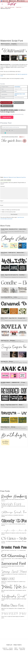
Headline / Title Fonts (22, 362)
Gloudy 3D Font (14, 521)
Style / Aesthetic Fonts (9, 7)
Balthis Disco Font (12, 605)
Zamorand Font (13, 563)
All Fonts (16, 649)
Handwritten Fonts (18, 231)
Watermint (6, 177)
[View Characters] (25, 141)
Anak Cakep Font (4, 361)
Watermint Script (12, 177)
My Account (13, 0)
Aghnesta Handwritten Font (14, 529)
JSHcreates (13, 426)
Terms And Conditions (8, 649)
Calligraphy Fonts (8, 44)
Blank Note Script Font (14, 587)
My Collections (21, 0)
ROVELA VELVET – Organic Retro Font (9, 318)
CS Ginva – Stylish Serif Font (14, 539)
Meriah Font (11, 504)
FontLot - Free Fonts (14, 644)
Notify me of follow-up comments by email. (11, 209)
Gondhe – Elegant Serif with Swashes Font (9, 274)
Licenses (11, 648)
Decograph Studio (21, 318)
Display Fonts (22, 255)
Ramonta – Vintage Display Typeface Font (9, 404)
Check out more (19, 102)
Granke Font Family (14, 547)
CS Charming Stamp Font (14, 556)
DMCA (15, 648)
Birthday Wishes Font (5, 426)
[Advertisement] (14, 23)
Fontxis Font (14, 614)
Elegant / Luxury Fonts (9, 231)
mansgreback (13, 43)
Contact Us (4, 648)
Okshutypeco (12, 340)
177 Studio (23, 382)
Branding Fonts (8, 255)
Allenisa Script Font (14, 512)
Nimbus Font (8, 579)
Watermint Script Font (5, 43)
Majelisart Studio (20, 252)
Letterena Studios (22, 229)
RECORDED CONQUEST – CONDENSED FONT (10, 382)
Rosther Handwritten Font (14, 496)
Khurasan (11, 361)
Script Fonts (18, 7)
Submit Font (22, 649)
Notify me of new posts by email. (9, 211)
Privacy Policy (22, 648)
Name (2, 200)
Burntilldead (21, 274)
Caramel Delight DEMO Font (6, 297)
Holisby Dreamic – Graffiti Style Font (8, 252)
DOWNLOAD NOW (7, 117)
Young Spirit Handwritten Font (14, 571)
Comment (2, 186)
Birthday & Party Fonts (9, 428)
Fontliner (15, 297)
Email (1, 205)
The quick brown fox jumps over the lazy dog (13, 141)
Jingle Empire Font (5, 340)
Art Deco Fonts (8, 384)
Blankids (20, 404)
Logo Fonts (21, 341)
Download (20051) (7, 102)
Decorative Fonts (22, 277)
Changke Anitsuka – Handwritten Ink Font (9, 229)
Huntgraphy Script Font (14, 596)
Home (2, 7)
